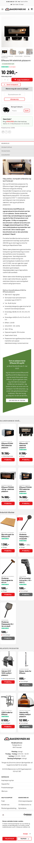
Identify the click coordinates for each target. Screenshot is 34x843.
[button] (2, 9)
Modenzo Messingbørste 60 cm (7, 580)
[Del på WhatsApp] (3, 131)
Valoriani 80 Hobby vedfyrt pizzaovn (25, 714)
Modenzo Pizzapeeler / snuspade (24, 536)
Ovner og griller (7, 56)
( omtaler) (12, 67)
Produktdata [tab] (5, 151)
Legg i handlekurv (23, 80)
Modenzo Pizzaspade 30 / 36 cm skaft (7, 624)
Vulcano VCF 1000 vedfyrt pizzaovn (6, 673)
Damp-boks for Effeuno (25, 672)
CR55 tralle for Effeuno (7, 713)
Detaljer (25, 834)
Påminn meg (14, 99)
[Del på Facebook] (6, 131)
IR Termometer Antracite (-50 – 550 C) (25, 580)
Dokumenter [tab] (5, 155)
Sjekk (27, 110)
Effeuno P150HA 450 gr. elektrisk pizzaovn (7, 489)
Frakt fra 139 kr (24, 1)
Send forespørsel (12, 84)
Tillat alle (9, 838)
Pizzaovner (18, 56)
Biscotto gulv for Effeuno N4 (7, 535)
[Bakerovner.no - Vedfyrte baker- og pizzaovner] (15, 9)
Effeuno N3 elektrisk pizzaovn (23, 445)
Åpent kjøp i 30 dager (18, 4)
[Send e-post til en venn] (9, 131)
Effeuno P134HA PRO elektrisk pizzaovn (25, 489)
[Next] (29, 32)
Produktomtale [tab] (6, 147)
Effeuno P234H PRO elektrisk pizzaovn (7, 445)
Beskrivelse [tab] (5, 143)
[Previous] (4, 32)
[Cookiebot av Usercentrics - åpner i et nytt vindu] (24, 815)
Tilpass (23, 838)
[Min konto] (29, 9)
